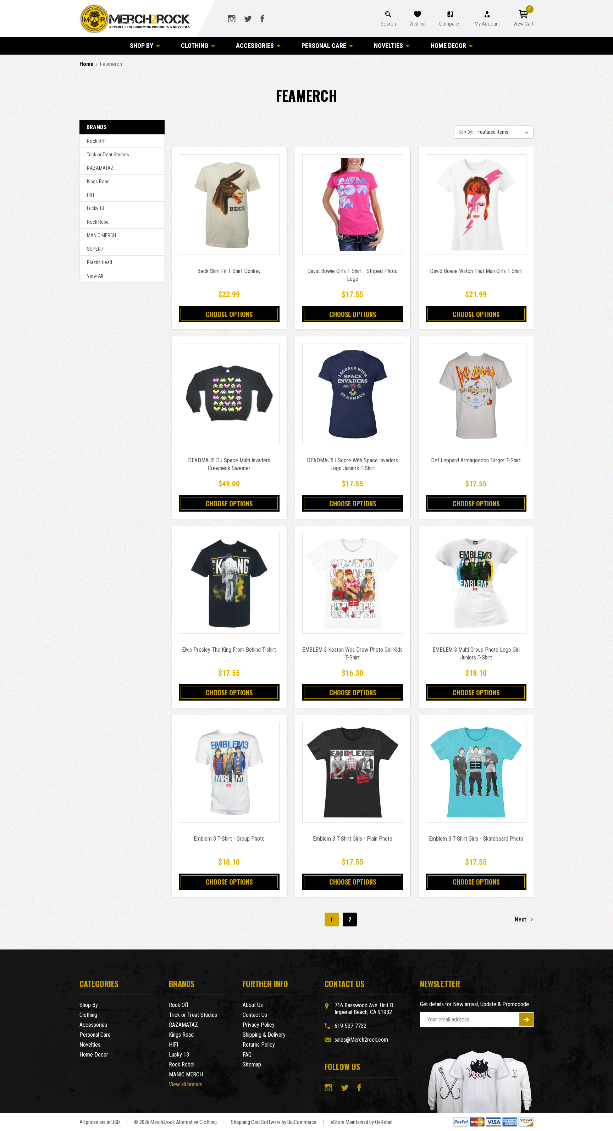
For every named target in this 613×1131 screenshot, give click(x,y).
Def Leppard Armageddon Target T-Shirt (476, 460)
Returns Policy (259, 1044)
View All (95, 276)
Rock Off (96, 141)
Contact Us (255, 1015)
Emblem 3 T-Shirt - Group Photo (229, 838)
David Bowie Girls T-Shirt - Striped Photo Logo (352, 275)
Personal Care (324, 45)
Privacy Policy (259, 1024)
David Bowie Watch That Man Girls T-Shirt (476, 271)
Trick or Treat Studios (108, 154)
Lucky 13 (95, 208)
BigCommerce (301, 1122)
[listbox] (504, 132)
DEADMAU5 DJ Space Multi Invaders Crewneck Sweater (229, 464)
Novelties (388, 45)
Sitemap (252, 1064)
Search (388, 24)
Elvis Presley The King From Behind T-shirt (229, 649)
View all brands (185, 1084)
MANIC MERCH (101, 235)
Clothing (194, 45)
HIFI (90, 195)
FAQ (247, 1054)
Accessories (255, 45)
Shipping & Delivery (264, 1034)
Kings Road (98, 181)
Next (521, 919)
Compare (449, 24)
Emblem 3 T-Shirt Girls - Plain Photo (352, 838)
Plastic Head (99, 262)
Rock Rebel (98, 222)
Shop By (141, 45)
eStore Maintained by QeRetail (361, 1122)
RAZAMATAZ (100, 168)
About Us (253, 1005)
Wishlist (417, 24)
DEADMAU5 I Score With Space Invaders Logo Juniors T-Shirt (352, 464)
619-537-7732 (350, 1026)
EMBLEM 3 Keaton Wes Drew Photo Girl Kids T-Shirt (352, 653)
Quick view (229, 196)
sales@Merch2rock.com (361, 1039)
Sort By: (466, 132)
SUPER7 (95, 249)
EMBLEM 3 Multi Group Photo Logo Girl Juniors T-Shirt (476, 653)
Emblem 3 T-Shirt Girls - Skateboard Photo (476, 838)
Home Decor (448, 45)
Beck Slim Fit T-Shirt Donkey (229, 271)
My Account (487, 24)
